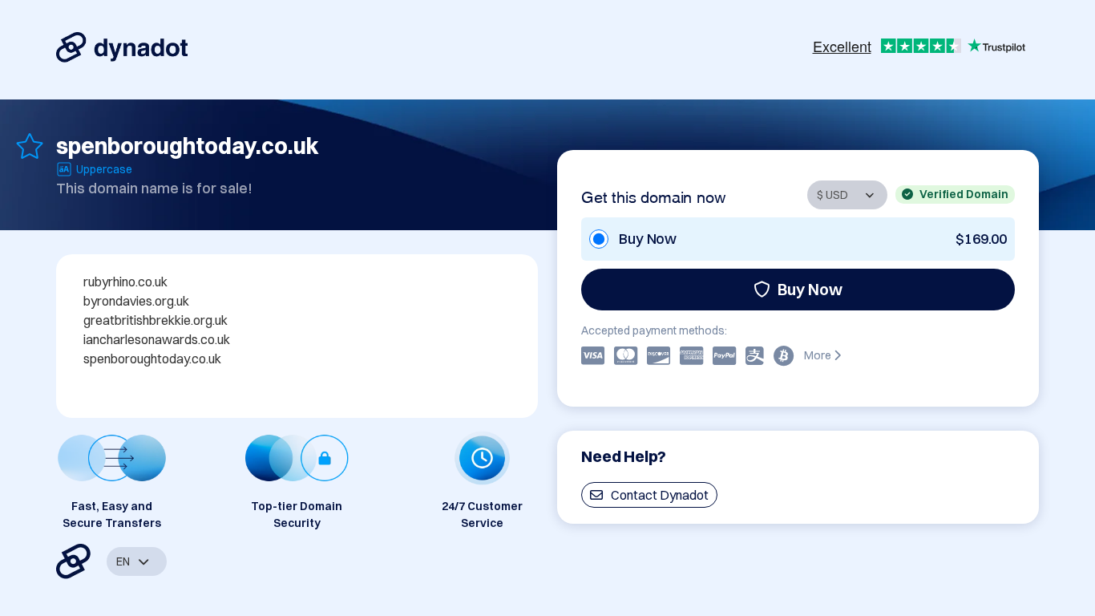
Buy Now (810, 289)
